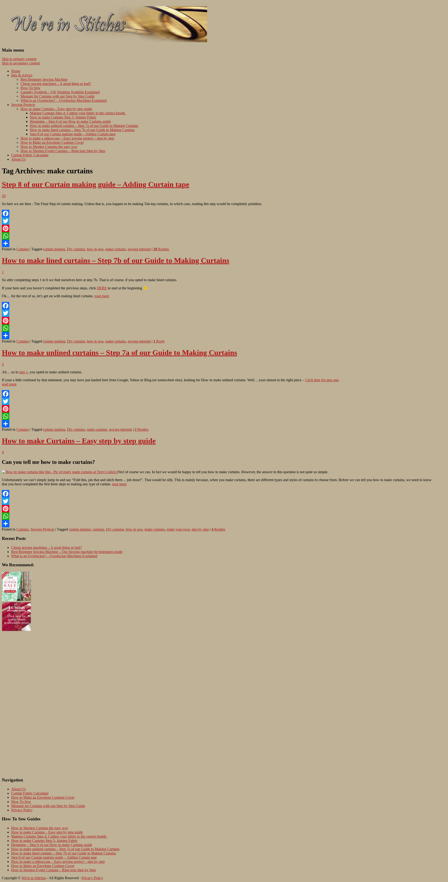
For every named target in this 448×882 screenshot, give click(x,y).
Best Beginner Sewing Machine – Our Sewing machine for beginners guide (66, 552)
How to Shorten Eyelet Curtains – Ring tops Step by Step (63, 151)
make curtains (115, 249)
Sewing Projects (23, 105)
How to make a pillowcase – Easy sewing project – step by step (67, 138)
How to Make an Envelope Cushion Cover (52, 142)
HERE (102, 288)
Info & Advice (21, 75)
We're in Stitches (33, 878)
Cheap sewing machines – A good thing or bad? (56, 84)
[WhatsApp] (224, 236)
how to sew (95, 249)
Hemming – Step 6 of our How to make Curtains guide (70, 121)
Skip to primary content (19, 59)
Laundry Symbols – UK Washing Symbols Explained (60, 92)
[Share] (224, 243)
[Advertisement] (20, 702)
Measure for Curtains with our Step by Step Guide (57, 96)
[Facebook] (224, 213)
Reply (159, 341)
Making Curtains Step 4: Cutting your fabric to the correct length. (78, 113)
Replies (161, 249)
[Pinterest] (224, 228)
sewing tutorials (139, 249)
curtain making (54, 249)
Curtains (22, 249)
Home (15, 71)
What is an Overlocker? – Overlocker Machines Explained (64, 100)
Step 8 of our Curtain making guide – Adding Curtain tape (73, 134)
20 (4, 196)
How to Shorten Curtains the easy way (49, 147)
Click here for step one (322, 380)
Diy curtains (76, 249)
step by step (200, 529)
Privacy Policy (22, 810)
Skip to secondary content (21, 63)
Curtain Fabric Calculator (30, 155)
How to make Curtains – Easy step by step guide (56, 109)
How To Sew (30, 88)
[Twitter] (224, 221)
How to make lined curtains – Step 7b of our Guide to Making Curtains (82, 130)
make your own (178, 529)
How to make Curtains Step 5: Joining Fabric (63, 117)
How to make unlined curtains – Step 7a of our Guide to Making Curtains (84, 126)
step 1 (23, 372)
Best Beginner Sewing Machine (44, 79)
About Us (18, 159)
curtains (98, 529)
